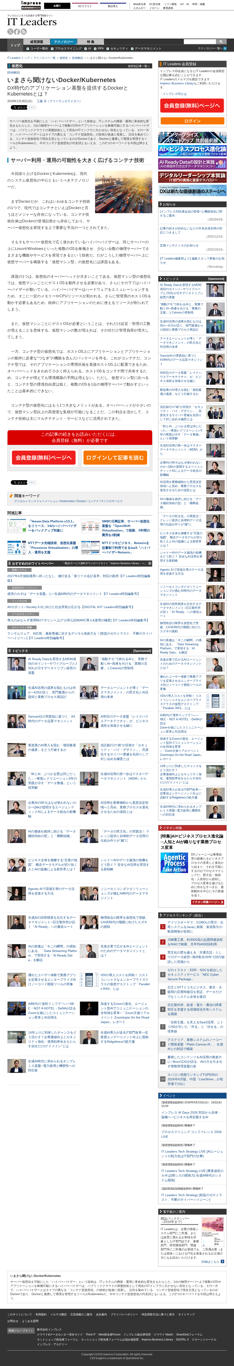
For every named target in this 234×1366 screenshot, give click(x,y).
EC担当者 (154, 4)
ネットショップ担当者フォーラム (57, 1339)
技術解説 (77, 58)
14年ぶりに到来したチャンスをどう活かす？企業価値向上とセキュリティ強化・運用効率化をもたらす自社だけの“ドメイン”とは (181, 774)
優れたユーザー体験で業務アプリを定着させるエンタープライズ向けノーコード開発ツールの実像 (52, 979)
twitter (10, 32)
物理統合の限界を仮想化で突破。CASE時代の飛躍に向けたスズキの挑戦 (125, 922)
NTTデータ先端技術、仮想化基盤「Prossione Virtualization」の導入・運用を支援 (53, 547)
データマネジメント (148, 48)
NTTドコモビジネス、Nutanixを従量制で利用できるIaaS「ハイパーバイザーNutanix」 (126, 547)
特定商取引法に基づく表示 (158, 1314)
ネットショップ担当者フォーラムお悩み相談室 (110, 1339)
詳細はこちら (210, 1261)
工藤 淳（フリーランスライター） (59, 101)
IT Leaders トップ (18, 58)
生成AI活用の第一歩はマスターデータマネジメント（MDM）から (181, 449)
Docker (81, 501)
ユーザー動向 (39, 48)
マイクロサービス (112, 501)
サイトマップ (186, 1314)
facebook (17, 32)
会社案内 (101, 1314)
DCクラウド (85, 6)
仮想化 (64, 58)
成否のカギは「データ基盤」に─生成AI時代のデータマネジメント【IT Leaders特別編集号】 (73, 594)
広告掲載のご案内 (81, 1314)
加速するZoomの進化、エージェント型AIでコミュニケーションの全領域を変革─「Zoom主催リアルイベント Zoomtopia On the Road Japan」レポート (125, 1013)
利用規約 (41, 1314)
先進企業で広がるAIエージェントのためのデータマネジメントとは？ (124, 950)
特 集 (90, 42)
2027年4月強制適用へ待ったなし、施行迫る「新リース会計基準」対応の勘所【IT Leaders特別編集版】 (79, 578)
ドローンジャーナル (204, 1339)
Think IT (91, 1334)
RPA (101, 48)
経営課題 (36, 42)
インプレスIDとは (175, 94)
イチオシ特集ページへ (205, 902)
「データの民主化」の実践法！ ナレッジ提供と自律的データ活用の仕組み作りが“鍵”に (125, 835)
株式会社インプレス (49, 1329)
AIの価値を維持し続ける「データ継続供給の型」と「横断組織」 (181, 503)
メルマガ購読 (58, 1314)
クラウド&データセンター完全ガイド (60, 1334)
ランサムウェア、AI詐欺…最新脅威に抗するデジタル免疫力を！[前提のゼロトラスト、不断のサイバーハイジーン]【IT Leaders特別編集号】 (79, 636)
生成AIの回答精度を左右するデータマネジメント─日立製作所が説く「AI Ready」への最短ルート (52, 922)
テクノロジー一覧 (45, 58)
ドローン (154, 8)
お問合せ (12, 1321)
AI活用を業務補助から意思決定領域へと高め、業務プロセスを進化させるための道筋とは (125, 807)
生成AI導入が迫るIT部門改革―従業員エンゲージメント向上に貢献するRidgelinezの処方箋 (125, 1037)
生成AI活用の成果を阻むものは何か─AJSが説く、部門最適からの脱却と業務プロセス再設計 (52, 692)
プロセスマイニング (68, 48)
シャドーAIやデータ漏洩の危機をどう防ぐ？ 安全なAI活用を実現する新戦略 (125, 864)
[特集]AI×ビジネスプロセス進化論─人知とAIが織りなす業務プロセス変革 (192, 842)
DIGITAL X (182, 1339)
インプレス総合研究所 (137, 1334)
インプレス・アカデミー (52, 1344)
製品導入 (113, 6)
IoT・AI (184, 4)
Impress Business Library (177, 83)
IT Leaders (32, 22)
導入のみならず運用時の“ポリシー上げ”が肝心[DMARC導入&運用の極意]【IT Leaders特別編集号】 (78, 620)
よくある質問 (30, 1321)
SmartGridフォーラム (189, 1334)
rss (24, 32)
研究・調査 (198, 4)
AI (89, 48)
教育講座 (168, 8)
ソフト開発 (170, 4)
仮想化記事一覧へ (139, 66)
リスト (31, 107)
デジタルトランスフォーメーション (36, 501)
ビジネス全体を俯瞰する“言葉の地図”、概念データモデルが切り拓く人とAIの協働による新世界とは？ (52, 864)
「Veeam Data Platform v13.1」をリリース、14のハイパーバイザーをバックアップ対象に (52, 525)
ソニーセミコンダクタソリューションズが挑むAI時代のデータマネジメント (125, 893)
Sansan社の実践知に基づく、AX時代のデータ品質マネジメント (181, 359)
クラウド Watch (163, 1334)
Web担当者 (139, 4)
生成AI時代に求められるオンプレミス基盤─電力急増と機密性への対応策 (52, 1065)
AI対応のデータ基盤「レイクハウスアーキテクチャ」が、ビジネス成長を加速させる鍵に (125, 721)
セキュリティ (119, 48)
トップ (15, 45)
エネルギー (139, 8)
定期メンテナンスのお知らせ (179, 245)
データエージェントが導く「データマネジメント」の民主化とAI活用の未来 (125, 692)
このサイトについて (19, 1314)
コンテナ (93, 501)
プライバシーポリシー (124, 1314)
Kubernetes (67, 501)
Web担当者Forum (109, 1334)
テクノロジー (63, 42)
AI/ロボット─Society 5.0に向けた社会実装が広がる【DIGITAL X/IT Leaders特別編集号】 (71, 607)
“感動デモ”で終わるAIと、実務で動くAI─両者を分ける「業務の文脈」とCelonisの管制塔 (124, 663)
